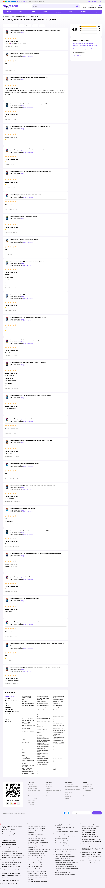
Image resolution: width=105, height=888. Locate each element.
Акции (66, 794)
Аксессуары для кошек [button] (12, 711)
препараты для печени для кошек (59, 747)
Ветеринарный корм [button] (11, 700)
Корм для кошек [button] (10, 696)
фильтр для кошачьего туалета (58, 726)
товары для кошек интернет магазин (26, 697)
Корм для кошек (78, 55)
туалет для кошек (57, 723)
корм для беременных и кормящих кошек (28, 741)
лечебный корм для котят (43, 707)
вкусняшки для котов (42, 709)
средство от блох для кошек (58, 735)
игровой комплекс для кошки (58, 717)
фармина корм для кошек (28, 709)
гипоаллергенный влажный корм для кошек (28, 758)
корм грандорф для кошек (28, 707)
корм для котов (25, 699)
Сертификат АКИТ (32, 798)
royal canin (24, 701)
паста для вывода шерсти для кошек (59, 750)
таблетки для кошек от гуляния (58, 759)
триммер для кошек (42, 770)
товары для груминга (42, 758)
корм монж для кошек (27, 714)
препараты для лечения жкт (59, 762)
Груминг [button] (7, 713)
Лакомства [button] (8, 707)
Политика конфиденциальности (36, 793)
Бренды (67, 798)
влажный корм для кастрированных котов (27, 729)
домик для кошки (57, 709)
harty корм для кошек (27, 711)
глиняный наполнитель (43, 724)
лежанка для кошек (57, 711)
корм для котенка (41, 701)
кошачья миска (41, 748)
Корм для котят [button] (9, 705)
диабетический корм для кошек (28, 732)
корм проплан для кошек (28, 705)
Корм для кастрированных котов (28, 726)
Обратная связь (32, 802)
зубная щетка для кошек (59, 730)
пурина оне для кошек (27, 718)
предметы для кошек (58, 699)
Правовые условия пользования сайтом (23, 812)
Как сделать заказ (32, 786)
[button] (10, 25)
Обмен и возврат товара (34, 790)
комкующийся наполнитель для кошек (43, 744)
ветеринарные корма (42, 696)
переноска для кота (58, 707)
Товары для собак (87, 790)
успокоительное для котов (59, 753)
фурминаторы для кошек (43, 773)
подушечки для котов (42, 712)
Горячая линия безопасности (53, 792)
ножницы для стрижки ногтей (58, 697)
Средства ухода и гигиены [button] (10, 718)
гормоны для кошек (58, 756)
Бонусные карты (69, 784)
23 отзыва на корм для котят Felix (83, 49)
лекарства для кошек (58, 740)
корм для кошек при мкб (28, 720)
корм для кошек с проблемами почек (26, 723)
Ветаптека (85, 795)
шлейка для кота (57, 703)
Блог (66, 801)
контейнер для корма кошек (42, 754)
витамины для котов (58, 755)
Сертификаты (31, 800)
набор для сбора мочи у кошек (59, 768)
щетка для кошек (41, 768)
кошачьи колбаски (42, 711)
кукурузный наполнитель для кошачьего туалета (43, 722)
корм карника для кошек (28, 703)
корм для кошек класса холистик (43, 699)
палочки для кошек (42, 714)
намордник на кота (57, 705)
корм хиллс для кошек (27, 716)
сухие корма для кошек (27, 771)
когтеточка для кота (58, 712)
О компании (49, 784)
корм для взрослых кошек (28, 746)
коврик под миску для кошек (42, 751)
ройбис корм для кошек (28, 712)
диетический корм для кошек (27, 754)
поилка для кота (41, 756)
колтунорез (40, 771)
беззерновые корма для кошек (28, 751)
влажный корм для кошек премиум (28, 763)
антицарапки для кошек (43, 762)
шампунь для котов (42, 760)
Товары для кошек (87, 784)
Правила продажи (32, 792)
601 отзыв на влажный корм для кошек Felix (85, 46)
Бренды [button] (7, 698)
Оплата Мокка (68, 792)
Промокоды (68, 796)
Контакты (48, 795)
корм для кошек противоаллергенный (27, 748)
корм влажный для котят (43, 705)
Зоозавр (5, 16)
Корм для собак (87, 792)
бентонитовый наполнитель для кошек (43, 738)
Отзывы (11, 16)
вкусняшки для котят (42, 716)
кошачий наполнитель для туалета (43, 719)
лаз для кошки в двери (58, 719)
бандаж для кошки (57, 773)
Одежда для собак (87, 793)
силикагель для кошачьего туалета (44, 731)
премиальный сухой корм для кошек (28, 766)
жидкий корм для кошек (28, 773)
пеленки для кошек (58, 728)
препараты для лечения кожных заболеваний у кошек (59, 743)
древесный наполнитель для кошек (43, 734)
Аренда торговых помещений (53, 790)
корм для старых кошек (27, 744)
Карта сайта (31, 804)
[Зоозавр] (16, 6)
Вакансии (48, 793)
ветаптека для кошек (58, 732)
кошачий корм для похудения (26, 738)
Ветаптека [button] (8, 721)
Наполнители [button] (9, 709)
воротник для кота (57, 771)
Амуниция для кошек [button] (11, 716)
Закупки (48, 788)
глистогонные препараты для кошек (59, 738)
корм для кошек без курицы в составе (27, 769)
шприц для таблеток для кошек (59, 765)
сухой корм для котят (42, 703)
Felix (74, 58)
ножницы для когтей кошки (44, 766)
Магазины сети (68, 803)
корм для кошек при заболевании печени (27, 735)
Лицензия (30, 784)
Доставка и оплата (32, 788)
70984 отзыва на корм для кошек (83, 43)
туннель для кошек (57, 714)
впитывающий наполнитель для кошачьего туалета (42, 728)
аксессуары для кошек (43, 746)
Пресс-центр (49, 786)
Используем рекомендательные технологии (14, 813)
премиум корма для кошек (28, 760)
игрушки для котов (57, 721)
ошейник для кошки (58, 701)
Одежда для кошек (88, 788)
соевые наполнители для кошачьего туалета (43, 741)
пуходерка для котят (42, 764)
